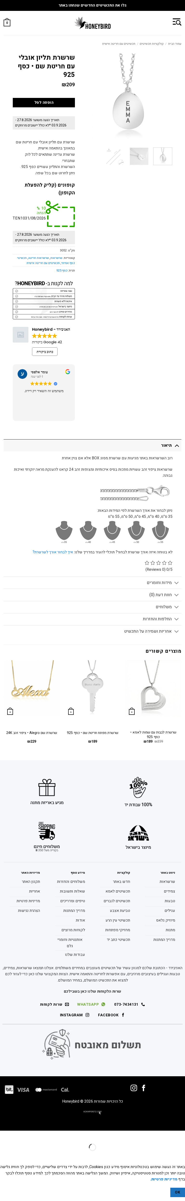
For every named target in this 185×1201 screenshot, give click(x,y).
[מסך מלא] (166, 1135)
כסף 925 (61, 270)
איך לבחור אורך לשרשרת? (53, 552)
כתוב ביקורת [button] (45, 351)
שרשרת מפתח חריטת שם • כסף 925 (92, 733)
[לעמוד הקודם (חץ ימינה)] (180, 1155)
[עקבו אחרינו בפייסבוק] (143, 1088)
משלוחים (164, 607)
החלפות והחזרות (157, 619)
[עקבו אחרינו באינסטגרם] (134, 1088)
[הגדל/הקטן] (180, 1135)
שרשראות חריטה (38, 258)
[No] (161, 1192)
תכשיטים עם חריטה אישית (118, 44)
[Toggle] (176, 445)
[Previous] (181, 706)
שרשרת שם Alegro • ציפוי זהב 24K (31, 733)
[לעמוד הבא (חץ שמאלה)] (166, 1155)
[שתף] (152, 1135)
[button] (177, 21)
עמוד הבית (174, 44)
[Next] (3, 706)
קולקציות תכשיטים (152, 44)
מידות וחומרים (159, 583)
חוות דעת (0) (160, 595)
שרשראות (56, 258)
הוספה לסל (43, 102)
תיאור (166, 445)
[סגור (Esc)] (138, 1135)
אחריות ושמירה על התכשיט (148, 631)
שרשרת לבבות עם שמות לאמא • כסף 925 (153, 734)
